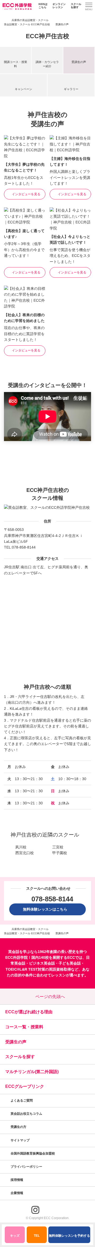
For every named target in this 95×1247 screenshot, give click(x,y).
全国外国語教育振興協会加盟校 (33, 1153)
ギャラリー (71, 89)
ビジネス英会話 (42, 963)
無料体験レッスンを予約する (69, 1236)
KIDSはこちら (43, 6)
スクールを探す (76, 6)
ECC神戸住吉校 (47, 36)
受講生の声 (79, 61)
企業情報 (17, 1193)
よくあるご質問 (22, 1100)
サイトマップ (20, 1140)
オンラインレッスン (59, 6)
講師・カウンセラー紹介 (47, 63)
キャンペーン (23, 89)
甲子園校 (59, 853)
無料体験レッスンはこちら (47, 909)
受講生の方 (18, 1127)
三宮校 (57, 847)
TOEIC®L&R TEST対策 (25, 969)
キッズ (15, 1236)
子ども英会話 (70, 963)
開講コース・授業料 (15, 63)
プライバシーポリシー (27, 1166)
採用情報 (17, 1180)
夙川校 (20, 847)
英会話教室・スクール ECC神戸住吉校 (27, 24)
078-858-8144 (24, 547)
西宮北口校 (24, 853)
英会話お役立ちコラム (26, 1114)
